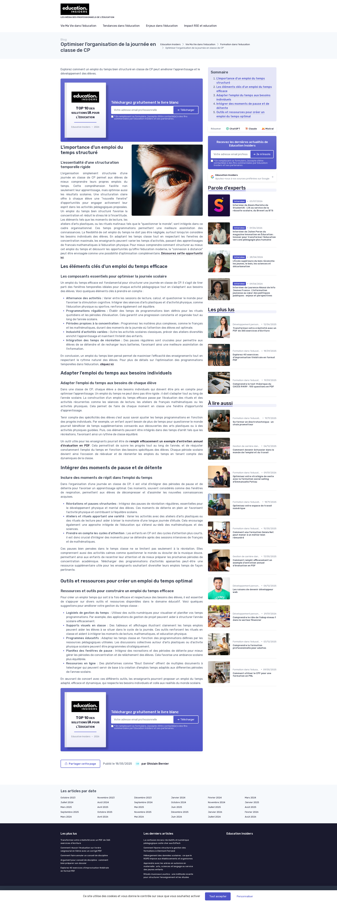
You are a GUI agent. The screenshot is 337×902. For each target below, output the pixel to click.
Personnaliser (245, 896)
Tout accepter (217, 896)
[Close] (232, 425)
